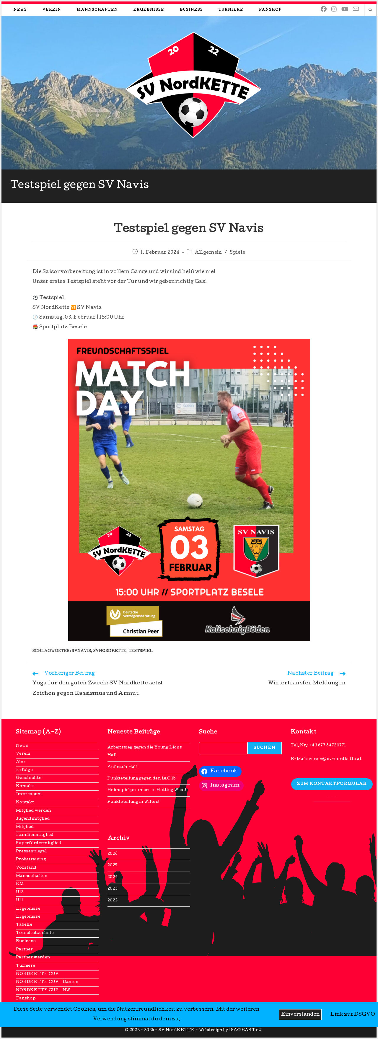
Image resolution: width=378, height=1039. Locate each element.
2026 (112, 854)
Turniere (25, 966)
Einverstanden (300, 1014)
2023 (112, 889)
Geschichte (28, 778)
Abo (20, 762)
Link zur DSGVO (352, 1014)
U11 (19, 900)
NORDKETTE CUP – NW (43, 990)
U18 (20, 892)
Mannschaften (32, 876)
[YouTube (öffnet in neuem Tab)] (345, 9)
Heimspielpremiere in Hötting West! (146, 790)
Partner (24, 950)
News (22, 746)
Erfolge (24, 770)
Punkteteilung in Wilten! (133, 802)
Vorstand (26, 868)
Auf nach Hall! (123, 767)
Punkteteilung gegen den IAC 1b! (142, 779)
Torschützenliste (35, 933)
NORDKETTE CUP (37, 974)
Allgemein (208, 252)
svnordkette (109, 651)
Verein (23, 754)
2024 (112, 877)
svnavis (81, 651)
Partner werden (33, 958)
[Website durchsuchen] (370, 10)
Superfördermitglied (38, 843)
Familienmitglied (35, 835)
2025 (112, 865)
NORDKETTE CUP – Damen (47, 982)
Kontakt (25, 786)
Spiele (237, 252)
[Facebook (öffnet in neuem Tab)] (323, 9)
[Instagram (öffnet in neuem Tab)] (334, 9)
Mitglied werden (33, 811)
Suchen (265, 748)
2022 (112, 901)
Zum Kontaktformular (332, 784)
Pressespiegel (31, 852)
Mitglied (25, 827)
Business (26, 941)
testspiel (141, 651)
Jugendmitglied (33, 819)
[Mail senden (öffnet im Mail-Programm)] (356, 9)
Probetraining (31, 860)
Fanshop (26, 999)
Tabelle (24, 925)
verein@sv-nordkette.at (335, 759)
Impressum (29, 794)
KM (20, 884)
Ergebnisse (28, 909)
